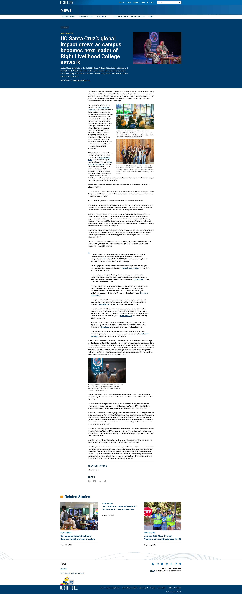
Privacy (152, 588)
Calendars (136, 2)
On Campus (101, 17)
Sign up (152, 571)
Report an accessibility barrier (110, 588)
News (66, 10)
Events (151, 17)
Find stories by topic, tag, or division (72, 573)
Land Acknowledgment (129, 588)
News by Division (86, 17)
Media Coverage (137, 17)
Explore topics (68, 17)
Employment (144, 588)
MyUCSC (121, 2)
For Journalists (121, 17)
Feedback (63, 568)
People (129, 2)
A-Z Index (150, 2)
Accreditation (161, 588)
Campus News (93, 470)
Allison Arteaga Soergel (81, 80)
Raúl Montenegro (126, 316)
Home (65, 27)
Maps (143, 2)
